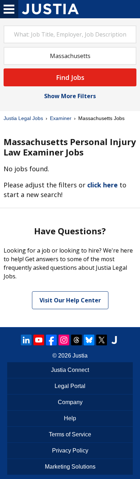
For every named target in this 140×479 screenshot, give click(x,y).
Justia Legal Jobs (23, 118)
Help (70, 418)
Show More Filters (70, 96)
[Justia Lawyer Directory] (114, 340)
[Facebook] (51, 340)
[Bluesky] (89, 340)
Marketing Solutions (70, 467)
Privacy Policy (70, 450)
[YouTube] (38, 340)
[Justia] (50, 9)
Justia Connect (70, 370)
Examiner (60, 118)
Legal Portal (70, 386)
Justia (80, 356)
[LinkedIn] (26, 340)
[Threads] (76, 340)
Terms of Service (70, 434)
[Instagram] (64, 340)
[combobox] (70, 34)
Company (70, 402)
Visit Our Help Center (70, 300)
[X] (101, 340)
